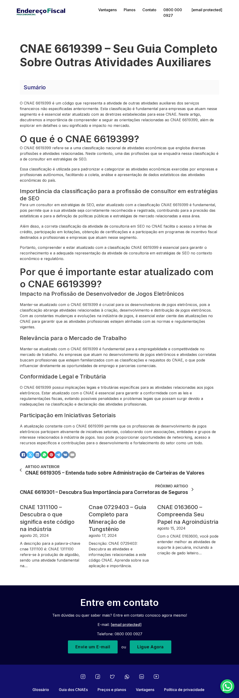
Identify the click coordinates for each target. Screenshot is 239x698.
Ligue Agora (150, 646)
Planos (129, 9)
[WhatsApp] (44, 454)
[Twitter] (112, 676)
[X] (30, 454)
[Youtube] (156, 676)
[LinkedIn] (37, 454)
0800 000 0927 (172, 12)
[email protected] (126, 624)
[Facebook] (23, 454)
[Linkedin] (141, 676)
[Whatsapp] (127, 676)
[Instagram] (83, 676)
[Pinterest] (51, 454)
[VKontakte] (65, 454)
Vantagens (107, 9)
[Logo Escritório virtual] (54, 12)
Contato (149, 9)
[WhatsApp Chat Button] (227, 686)
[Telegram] (58, 454)
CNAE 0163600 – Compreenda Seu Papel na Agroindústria (187, 514)
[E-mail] (72, 454)
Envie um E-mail (92, 646)
